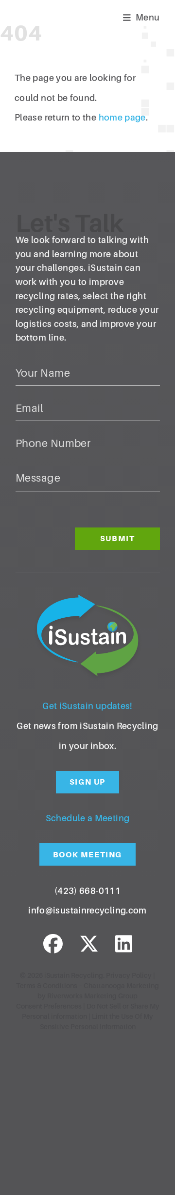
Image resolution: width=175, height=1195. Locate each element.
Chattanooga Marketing (121, 986)
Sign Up (87, 782)
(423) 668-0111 (87, 891)
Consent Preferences (49, 1006)
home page (122, 117)
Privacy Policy (129, 975)
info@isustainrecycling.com (87, 910)
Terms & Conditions (46, 986)
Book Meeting (87, 854)
